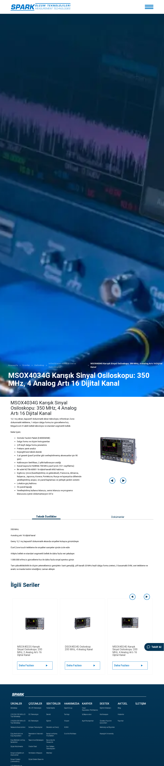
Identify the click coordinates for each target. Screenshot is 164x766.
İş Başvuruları (87, 714)
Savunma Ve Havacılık (50, 741)
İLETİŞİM (140, 703)
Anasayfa (13, 365)
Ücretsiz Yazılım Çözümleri (105, 722)
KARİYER (87, 703)
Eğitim (48, 721)
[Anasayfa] (40, 7)
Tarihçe (66, 714)
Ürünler (26, 365)
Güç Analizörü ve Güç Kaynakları (17, 735)
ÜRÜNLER (16, 703)
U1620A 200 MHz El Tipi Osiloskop (18, 722)
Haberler (121, 714)
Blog (119, 708)
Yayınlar (121, 721)
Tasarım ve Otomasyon (36, 740)
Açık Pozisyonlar (88, 721)
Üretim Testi (33, 746)
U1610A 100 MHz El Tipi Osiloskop (18, 715)
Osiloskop (39, 365)
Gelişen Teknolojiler (35, 727)
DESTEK (104, 703)
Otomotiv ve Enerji (52, 727)
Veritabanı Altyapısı (35, 753)
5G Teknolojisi (33, 714)
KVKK (66, 727)
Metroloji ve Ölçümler (107, 727)
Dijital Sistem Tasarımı (36, 759)
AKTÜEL (122, 703)
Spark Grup (68, 708)
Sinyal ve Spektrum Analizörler (17, 754)
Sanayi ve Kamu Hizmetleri (51, 735)
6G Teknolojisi (33, 721)
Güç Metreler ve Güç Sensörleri (18, 741)
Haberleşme (50, 708)
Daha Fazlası (26, 665)
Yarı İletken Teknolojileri (50, 747)
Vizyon (66, 721)
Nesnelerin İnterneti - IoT (36, 735)
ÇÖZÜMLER (35, 703)
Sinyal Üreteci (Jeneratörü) (15, 760)
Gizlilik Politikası (70, 734)
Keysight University (107, 734)
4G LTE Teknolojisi (35, 708)
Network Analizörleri (18, 727)
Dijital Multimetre (17, 746)
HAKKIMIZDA (71, 703)
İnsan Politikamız (89, 709)
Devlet (48, 714)
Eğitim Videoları (105, 708)
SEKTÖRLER (53, 703)
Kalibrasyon (104, 714)
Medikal (49, 753)
